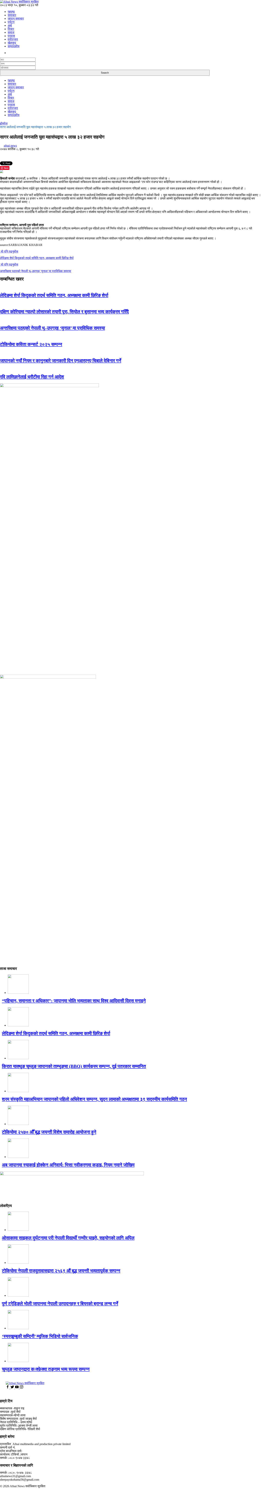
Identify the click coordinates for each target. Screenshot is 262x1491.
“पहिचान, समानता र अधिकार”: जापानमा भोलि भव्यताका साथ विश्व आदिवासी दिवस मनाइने (74, 1000)
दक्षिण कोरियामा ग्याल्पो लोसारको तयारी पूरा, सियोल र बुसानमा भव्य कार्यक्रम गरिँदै (64, 311)
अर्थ (10, 25)
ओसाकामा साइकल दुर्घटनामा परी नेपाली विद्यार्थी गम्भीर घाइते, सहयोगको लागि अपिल (68, 1237)
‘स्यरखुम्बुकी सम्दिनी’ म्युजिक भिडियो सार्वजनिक (40, 1336)
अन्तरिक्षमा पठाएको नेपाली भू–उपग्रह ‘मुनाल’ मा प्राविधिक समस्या (52, 328)
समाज (11, 32)
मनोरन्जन (13, 39)
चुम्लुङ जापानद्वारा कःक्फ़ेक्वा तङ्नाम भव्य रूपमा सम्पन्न (46, 1369)
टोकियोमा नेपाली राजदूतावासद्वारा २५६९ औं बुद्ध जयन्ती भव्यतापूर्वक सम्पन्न (61, 1270)
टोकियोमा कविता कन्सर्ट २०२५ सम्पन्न (31, 344)
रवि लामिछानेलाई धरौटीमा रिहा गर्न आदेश (32, 376)
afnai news (10, 145)
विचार (11, 29)
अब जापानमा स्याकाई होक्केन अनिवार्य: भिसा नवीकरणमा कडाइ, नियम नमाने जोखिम (68, 1164)
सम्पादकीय (13, 46)
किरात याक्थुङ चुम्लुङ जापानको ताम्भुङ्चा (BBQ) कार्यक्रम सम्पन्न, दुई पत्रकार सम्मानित (74, 1066)
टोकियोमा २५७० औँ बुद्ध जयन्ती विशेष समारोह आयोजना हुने (49, 1132)
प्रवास (11, 35)
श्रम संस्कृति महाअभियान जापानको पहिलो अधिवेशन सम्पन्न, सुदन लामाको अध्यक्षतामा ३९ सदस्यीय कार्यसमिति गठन (94, 1099)
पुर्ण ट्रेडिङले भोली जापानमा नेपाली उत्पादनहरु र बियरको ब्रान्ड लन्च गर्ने (60, 1303)
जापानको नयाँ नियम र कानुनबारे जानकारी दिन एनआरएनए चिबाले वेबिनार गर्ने (60, 360)
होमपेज (3, 123)
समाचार (12, 15)
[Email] (1, 172)
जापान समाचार (16, 18)
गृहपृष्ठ (11, 11)
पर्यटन (11, 22)
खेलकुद (12, 42)
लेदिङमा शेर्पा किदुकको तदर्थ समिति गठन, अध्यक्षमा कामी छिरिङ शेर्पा (54, 295)
